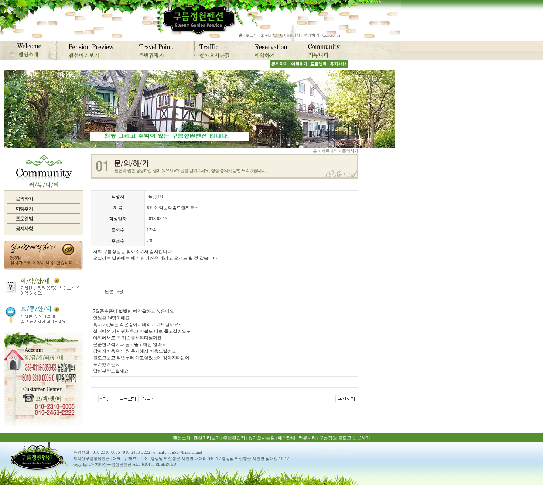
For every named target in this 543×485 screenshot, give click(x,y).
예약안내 (287, 437)
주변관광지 (234, 437)
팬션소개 (182, 437)
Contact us (331, 35)
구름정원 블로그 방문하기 (344, 437)
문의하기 (311, 35)
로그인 (252, 35)
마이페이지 (290, 35)
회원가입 (269, 35)
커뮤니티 (307, 437)
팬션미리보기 (207, 437)
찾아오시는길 (261, 437)
